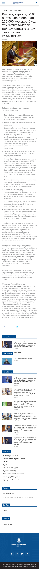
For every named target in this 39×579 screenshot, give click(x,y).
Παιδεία (5, 462)
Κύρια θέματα (7, 372)
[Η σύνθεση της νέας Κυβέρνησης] (7, 361)
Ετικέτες (5, 510)
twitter (15, 352)
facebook (19, 352)
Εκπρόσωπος (7, 354)
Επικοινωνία (32, 566)
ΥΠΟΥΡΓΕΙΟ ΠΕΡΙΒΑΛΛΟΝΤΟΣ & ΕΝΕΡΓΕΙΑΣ (13, 10)
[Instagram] (17, 554)
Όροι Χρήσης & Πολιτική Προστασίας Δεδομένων (16, 564)
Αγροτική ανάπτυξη (9, 471)
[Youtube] (28, 554)
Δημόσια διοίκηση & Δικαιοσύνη (13, 474)
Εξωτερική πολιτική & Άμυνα (12, 480)
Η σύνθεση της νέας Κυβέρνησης (23, 358)
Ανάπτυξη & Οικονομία (10, 456)
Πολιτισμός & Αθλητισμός (11, 477)
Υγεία (5, 465)
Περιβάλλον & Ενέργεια (10, 468)
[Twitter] (22, 554)
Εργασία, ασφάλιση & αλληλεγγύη (14, 459)
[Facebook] (12, 554)
